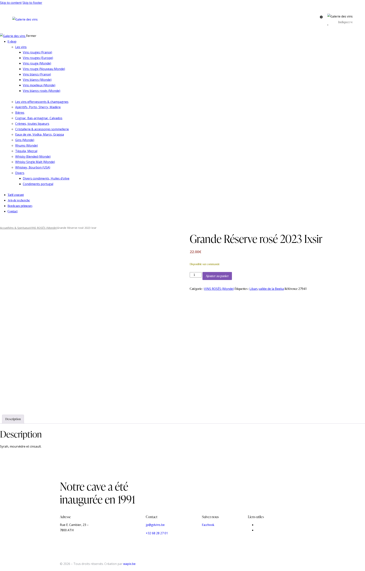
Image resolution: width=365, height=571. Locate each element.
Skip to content (11, 3)
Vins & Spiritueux (19, 228)
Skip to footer (32, 3)
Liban (253, 289)
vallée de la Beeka (271, 289)
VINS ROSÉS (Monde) (43, 228)
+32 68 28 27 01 (157, 533)
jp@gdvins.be (155, 525)
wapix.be (129, 564)
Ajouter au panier (217, 276)
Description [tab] (13, 419)
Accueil (4, 228)
